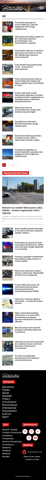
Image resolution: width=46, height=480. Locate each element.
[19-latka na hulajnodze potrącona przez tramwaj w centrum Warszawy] (7, 360)
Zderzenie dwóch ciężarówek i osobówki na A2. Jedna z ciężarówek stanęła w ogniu (28, 138)
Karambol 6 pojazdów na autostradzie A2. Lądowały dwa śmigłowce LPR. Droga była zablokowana (29, 153)
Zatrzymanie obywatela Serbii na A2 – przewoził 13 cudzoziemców (28, 67)
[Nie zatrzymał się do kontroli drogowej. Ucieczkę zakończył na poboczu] (7, 332)
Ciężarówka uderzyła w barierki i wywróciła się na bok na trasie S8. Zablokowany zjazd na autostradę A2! (29, 54)
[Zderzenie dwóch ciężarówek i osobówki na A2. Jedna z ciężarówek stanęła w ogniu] (7, 140)
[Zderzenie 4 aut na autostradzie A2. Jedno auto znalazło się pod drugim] (7, 112)
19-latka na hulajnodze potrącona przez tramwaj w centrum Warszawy (27, 358)
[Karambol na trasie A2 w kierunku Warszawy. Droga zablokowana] (7, 126)
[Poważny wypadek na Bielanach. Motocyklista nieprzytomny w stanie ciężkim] (7, 261)
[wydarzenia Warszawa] (12, 8)
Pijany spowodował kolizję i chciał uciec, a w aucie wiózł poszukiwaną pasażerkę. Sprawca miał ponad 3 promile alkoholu (28, 317)
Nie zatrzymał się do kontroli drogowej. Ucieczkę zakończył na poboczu (28, 330)
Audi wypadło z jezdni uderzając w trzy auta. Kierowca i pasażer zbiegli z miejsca (29, 231)
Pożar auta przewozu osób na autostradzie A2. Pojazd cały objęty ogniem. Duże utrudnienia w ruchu (29, 82)
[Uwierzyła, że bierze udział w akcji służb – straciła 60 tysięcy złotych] (7, 303)
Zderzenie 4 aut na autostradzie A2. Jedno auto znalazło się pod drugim (28, 110)
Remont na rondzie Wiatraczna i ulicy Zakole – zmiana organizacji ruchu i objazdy (22, 210)
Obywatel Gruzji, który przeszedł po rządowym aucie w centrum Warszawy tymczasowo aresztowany (29, 345)
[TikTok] (38, 431)
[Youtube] (35, 437)
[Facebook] (25, 431)
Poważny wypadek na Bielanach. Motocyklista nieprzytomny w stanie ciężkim (29, 259)
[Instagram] (31, 431)
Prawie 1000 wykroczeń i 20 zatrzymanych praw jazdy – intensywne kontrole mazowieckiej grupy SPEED (27, 288)
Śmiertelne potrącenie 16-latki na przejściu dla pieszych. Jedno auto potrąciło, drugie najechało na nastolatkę (29, 246)
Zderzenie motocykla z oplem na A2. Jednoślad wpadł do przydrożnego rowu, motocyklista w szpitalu (29, 40)
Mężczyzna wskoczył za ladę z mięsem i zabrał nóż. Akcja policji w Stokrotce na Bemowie (29, 273)
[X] (28, 437)
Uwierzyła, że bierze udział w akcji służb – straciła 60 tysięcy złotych (29, 301)
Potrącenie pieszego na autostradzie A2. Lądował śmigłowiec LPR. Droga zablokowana (26, 26)
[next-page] (18, 165)
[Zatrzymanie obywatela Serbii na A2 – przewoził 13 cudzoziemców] (7, 69)
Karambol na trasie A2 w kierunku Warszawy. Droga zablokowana (26, 124)
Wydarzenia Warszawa (16, 172)
